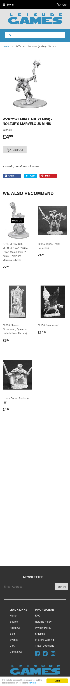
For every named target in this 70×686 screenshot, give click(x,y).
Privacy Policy (43, 627)
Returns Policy (43, 621)
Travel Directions (44, 645)
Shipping (40, 633)
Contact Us (16, 651)
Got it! (57, 680)
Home (6, 46)
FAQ (37, 615)
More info (32, 682)
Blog (12, 633)
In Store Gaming (44, 639)
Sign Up (62, 586)
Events (14, 639)
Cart (64, 4)
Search (14, 621)
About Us (15, 627)
